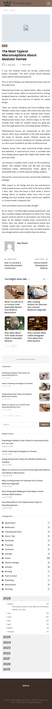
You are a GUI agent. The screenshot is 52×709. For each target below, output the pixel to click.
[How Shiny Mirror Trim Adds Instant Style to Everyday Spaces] (14, 323)
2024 (7, 642)
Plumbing (9, 580)
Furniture (9, 549)
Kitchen (8, 567)
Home (5, 46)
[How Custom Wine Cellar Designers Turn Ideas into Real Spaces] (37, 323)
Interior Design (12, 562)
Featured (9, 540)
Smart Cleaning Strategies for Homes (19, 451)
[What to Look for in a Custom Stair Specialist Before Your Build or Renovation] (14, 292)
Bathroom (10, 527)
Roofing (8, 589)
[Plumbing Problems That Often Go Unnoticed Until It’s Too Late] (44, 376)
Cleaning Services (13, 532)
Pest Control (11, 576)
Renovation (10, 584)
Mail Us (26, 685)
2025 (7, 637)
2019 (6, 669)
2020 (7, 664)
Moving (8, 571)
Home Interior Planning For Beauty (41, 265)
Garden (8, 554)
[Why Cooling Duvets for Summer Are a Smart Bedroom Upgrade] (37, 292)
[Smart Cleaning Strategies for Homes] (44, 386)
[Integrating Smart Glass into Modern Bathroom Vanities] (44, 397)
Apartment (10, 523)
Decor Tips (10, 536)
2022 (6, 653)
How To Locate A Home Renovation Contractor (13, 265)
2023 (7, 648)
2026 (7, 598)
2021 (6, 658)
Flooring (9, 545)
